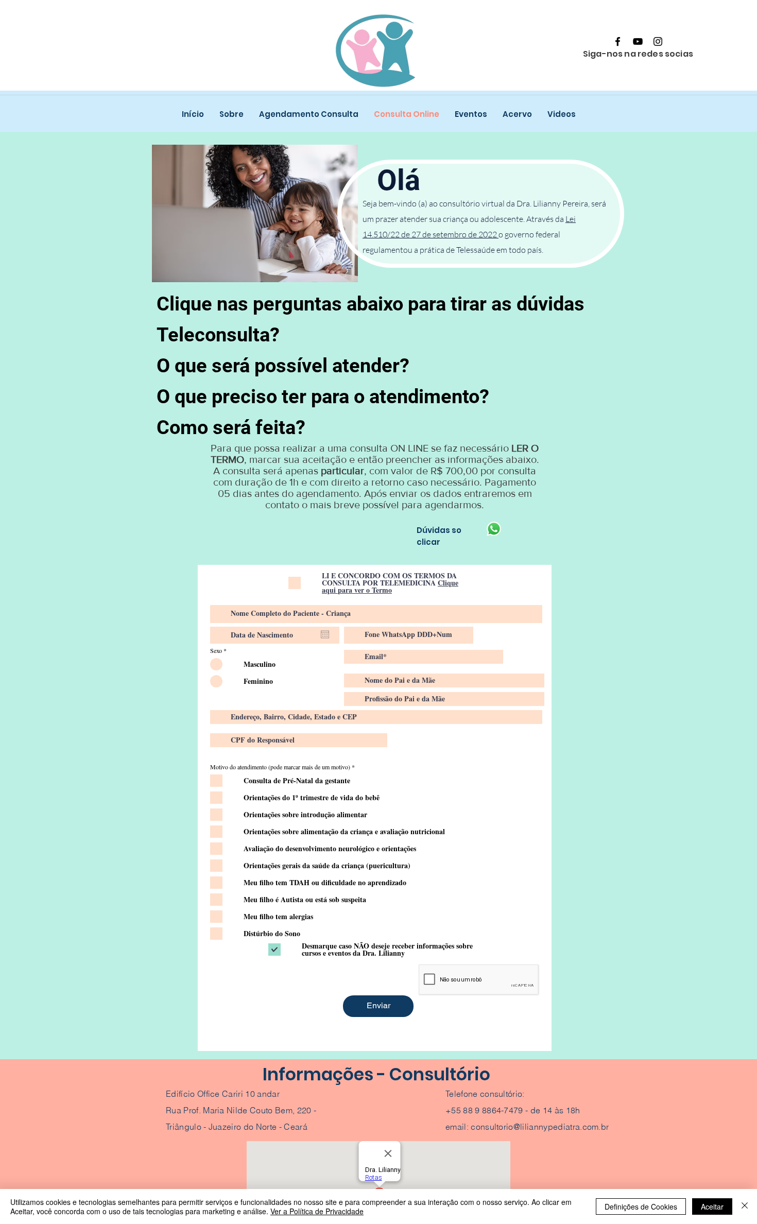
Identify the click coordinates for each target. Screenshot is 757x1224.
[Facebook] (618, 41)
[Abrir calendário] (325, 634)
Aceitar (712, 1206)
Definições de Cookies (641, 1206)
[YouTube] (638, 41)
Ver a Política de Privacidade (317, 1211)
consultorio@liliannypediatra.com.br (540, 1127)
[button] (218, 334)
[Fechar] (744, 1206)
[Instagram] (658, 41)
